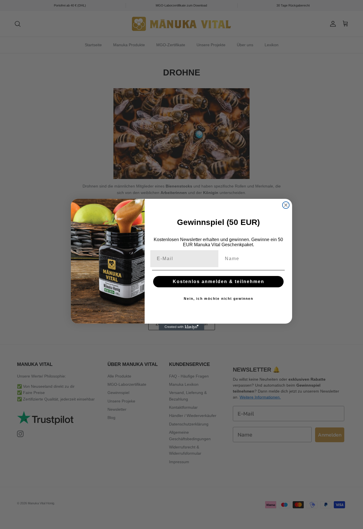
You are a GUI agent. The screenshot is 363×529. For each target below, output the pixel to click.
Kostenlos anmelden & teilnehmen (218, 281)
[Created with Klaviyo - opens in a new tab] (181, 327)
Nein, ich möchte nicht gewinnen (218, 299)
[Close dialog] (285, 205)
